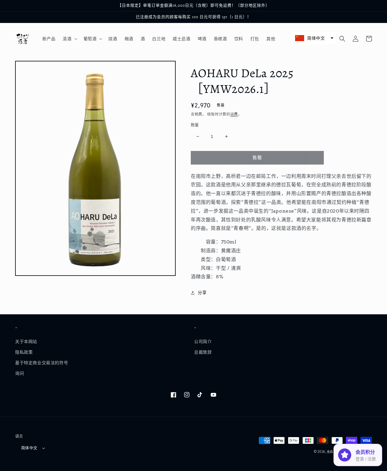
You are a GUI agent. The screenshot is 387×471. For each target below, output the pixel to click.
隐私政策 (24, 352)
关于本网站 (26, 341)
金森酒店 (333, 451)
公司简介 (203, 341)
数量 (195, 125)
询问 (19, 373)
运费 (234, 114)
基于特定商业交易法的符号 (41, 362)
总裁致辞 (203, 352)
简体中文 (29, 448)
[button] (69, 38)
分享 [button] (202, 292)
